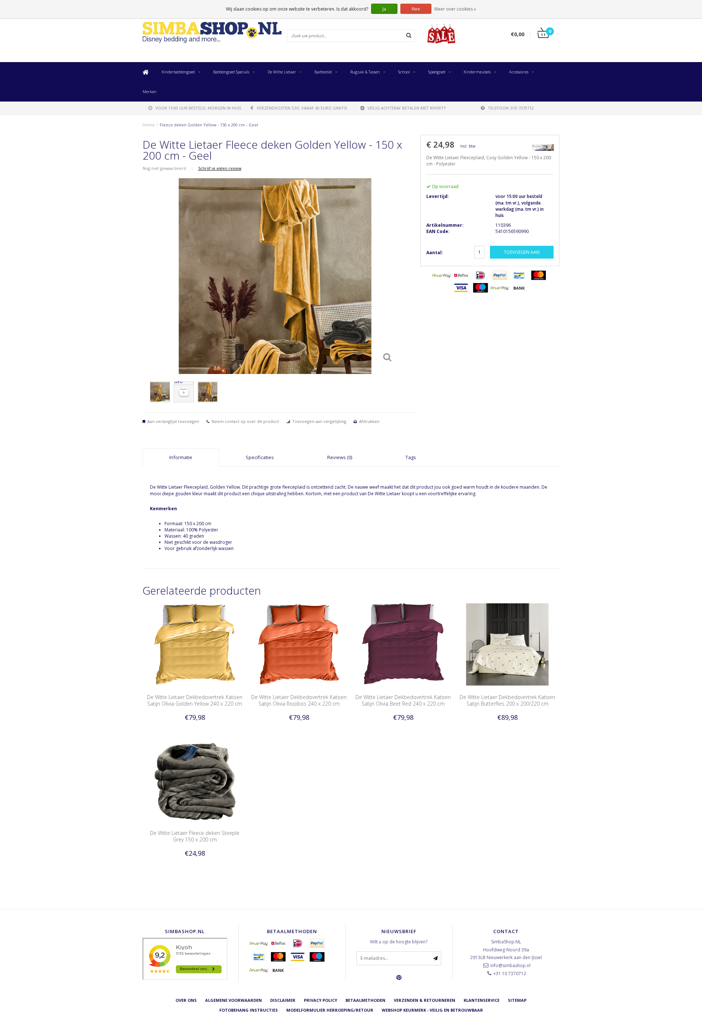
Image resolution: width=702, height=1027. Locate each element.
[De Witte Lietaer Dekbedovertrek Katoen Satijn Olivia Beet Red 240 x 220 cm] (403, 644)
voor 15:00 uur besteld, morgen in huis (198, 108)
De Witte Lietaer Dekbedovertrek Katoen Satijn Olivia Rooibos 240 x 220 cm (299, 700)
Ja (384, 9)
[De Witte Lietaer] (543, 147)
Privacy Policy (320, 1000)
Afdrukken (369, 421)
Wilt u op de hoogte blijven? (398, 942)
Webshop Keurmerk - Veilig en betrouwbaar (432, 1010)
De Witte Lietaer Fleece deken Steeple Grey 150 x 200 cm (194, 836)
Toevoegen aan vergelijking (319, 421)
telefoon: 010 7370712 (511, 108)
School (404, 72)
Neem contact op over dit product (245, 421)
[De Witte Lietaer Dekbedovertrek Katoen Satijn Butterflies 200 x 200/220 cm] (507, 644)
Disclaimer (282, 1000)
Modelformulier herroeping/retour (329, 1010)
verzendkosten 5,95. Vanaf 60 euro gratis (302, 108)
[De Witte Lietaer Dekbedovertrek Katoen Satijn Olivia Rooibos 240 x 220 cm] (298, 644)
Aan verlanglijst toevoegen (173, 421)
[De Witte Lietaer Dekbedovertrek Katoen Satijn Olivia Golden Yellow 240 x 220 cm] (194, 644)
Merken (149, 91)
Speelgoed (436, 72)
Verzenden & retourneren (424, 1000)
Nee (416, 9)
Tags (410, 457)
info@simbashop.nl (510, 965)
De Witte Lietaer (282, 72)
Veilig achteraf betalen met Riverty (406, 108)
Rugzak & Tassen (365, 72)
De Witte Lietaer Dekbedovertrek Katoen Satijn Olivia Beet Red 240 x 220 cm (403, 700)
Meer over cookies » (455, 9)
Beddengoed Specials (231, 72)
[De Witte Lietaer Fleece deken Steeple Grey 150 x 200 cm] (194, 779)
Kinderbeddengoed (178, 72)
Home (149, 124)
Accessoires (518, 72)
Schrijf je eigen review (219, 168)
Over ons (186, 1000)
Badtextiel (323, 72)
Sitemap (517, 1000)
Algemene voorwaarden (233, 1000)
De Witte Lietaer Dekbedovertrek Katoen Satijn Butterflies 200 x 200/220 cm (507, 700)
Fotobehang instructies (248, 1010)
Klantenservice (481, 1000)
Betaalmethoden (365, 1000)
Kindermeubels (477, 72)
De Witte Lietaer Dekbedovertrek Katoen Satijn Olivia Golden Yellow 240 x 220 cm (194, 700)
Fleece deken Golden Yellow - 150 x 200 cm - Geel (209, 124)
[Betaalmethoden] (442, 275)
